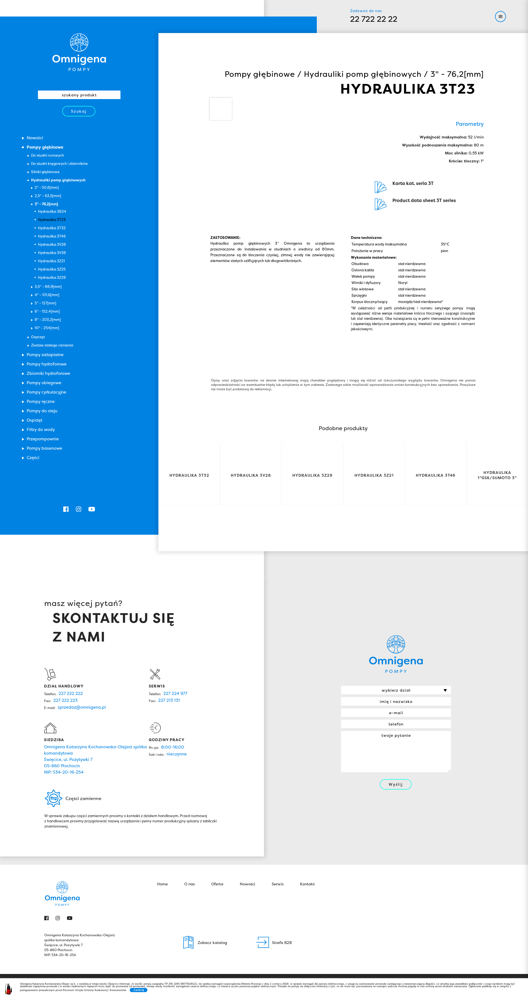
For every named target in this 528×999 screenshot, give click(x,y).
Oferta (217, 883)
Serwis (278, 883)
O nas (189, 883)
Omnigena (79, 52)
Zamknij (138, 990)
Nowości (247, 883)
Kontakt (307, 883)
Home (162, 883)
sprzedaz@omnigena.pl (82, 707)
